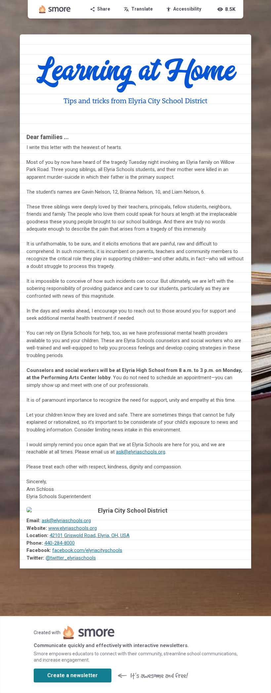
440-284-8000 (59, 543)
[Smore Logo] (55, 9)
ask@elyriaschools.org (140, 452)
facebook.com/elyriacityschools (87, 550)
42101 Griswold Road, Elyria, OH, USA (90, 535)
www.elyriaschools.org (72, 528)
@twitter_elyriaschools (71, 558)
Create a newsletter (72, 675)
